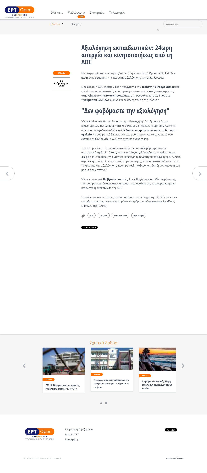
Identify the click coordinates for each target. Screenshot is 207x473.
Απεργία (103, 215)
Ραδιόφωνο (76, 14)
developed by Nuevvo (174, 458)
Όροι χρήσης (72, 439)
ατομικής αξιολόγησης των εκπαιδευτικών (138, 77)
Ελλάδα (55, 24)
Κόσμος (76, 24)
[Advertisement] (131, 277)
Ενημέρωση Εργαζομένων (79, 429)
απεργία (127, 87)
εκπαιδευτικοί (120, 215)
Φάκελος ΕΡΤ (72, 434)
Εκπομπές (97, 13)
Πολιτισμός (117, 13)
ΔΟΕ (91, 215)
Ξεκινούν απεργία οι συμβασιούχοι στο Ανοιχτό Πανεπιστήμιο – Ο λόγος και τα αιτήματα (111, 383)
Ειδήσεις (56, 13)
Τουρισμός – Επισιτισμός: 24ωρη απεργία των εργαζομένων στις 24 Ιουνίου (157, 385)
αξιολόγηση (139, 215)
